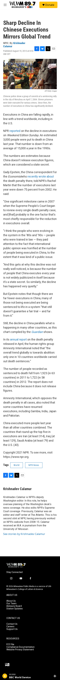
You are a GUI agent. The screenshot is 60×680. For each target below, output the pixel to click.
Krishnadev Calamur (14, 44)
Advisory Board (14, 606)
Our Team (11, 603)
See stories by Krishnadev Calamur (24, 534)
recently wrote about (41, 176)
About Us (11, 601)
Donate (49, 4)
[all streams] (56, 676)
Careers (10, 626)
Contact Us (11, 624)
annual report (18, 339)
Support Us (12, 629)
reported (14, 131)
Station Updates (14, 608)
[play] (5, 676)
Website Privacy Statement (20, 649)
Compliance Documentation (20, 647)
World (17, 465)
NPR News (33, 465)
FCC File (10, 644)
